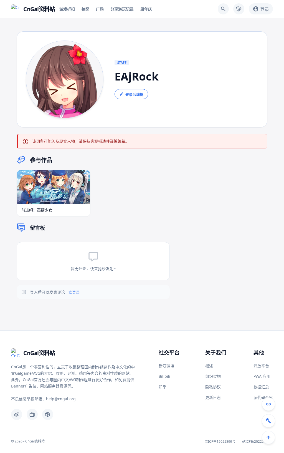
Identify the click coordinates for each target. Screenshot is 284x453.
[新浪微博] (16, 414)
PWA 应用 (261, 376)
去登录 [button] (74, 292)
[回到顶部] (268, 437)
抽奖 (85, 9)
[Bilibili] (32, 414)
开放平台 (261, 365)
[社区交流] (268, 404)
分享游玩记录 (122, 9)
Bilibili (164, 376)
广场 (100, 9)
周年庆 (146, 9)
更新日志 (213, 397)
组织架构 (213, 376)
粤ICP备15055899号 (220, 441)
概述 (209, 365)
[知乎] (47, 414)
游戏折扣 (67, 9)
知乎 (162, 386)
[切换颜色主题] (238, 8)
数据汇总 (261, 386)
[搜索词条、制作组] (223, 8)
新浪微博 (166, 365)
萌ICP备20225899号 (257, 441)
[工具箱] (268, 420)
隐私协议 (213, 386)
